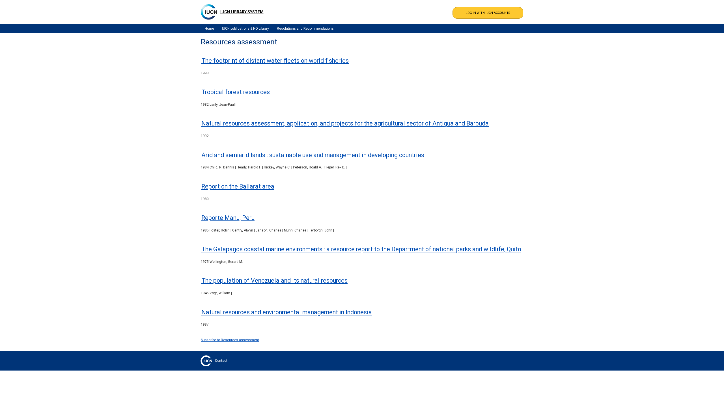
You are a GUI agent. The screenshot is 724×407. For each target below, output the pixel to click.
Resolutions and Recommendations (305, 29)
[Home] (209, 12)
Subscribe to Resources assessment (230, 340)
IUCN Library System (242, 12)
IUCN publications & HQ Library (245, 29)
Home (209, 29)
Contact (221, 361)
